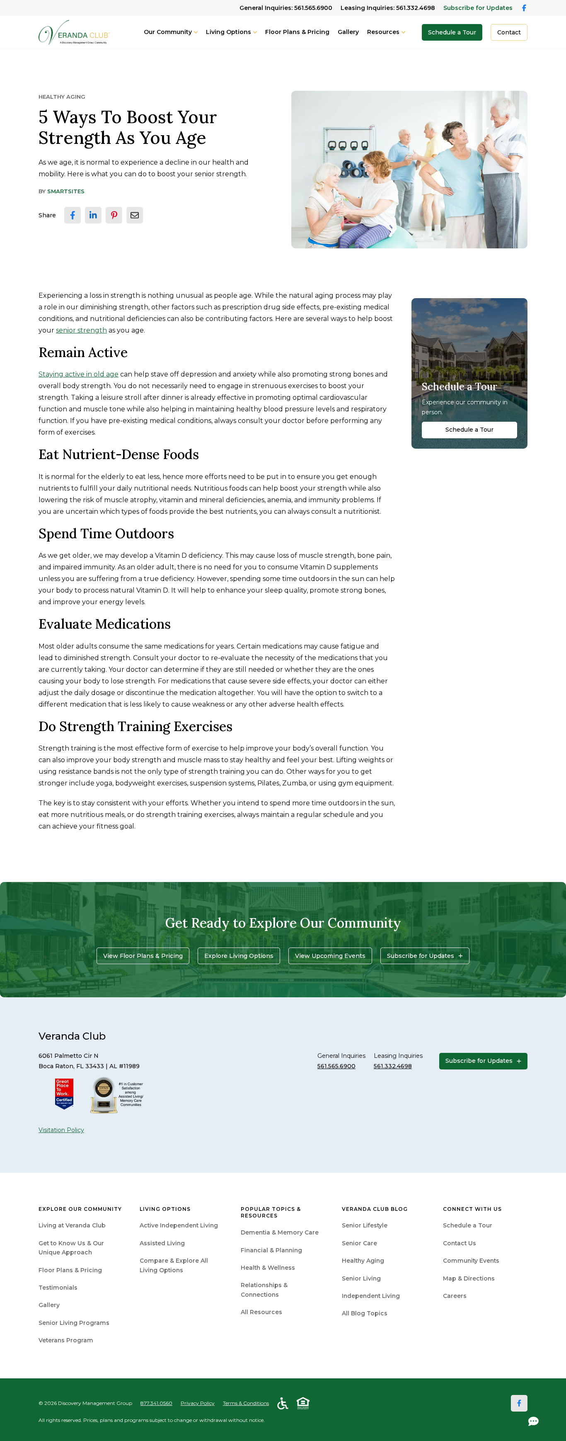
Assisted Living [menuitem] (162, 1243)
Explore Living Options (238, 956)
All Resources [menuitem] (261, 1312)
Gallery (348, 32)
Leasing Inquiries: (388, 8)
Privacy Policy (198, 1403)
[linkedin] (93, 215)
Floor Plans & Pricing (297, 32)
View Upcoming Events (330, 956)
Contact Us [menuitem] (459, 1243)
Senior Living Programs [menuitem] (74, 1323)
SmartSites (66, 191)
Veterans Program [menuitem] (66, 1340)
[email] (134, 215)
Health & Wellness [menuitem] (268, 1267)
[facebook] (72, 215)
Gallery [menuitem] (49, 1305)
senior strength (81, 330)
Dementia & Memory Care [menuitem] (280, 1232)
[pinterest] (114, 215)
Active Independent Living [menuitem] (179, 1225)
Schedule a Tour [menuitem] (467, 1225)
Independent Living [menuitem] (371, 1296)
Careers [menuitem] (455, 1296)
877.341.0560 (156, 1403)
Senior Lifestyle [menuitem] (364, 1225)
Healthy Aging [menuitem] (363, 1260)
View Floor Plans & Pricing (143, 956)
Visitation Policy (61, 1130)
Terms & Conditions (246, 1403)
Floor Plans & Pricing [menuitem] (70, 1270)
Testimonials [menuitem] (58, 1287)
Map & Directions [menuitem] (469, 1278)
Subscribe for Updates (478, 8)
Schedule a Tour (452, 32)
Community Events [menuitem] (471, 1260)
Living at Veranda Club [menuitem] (72, 1225)
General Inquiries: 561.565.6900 (285, 8)
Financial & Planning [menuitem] (271, 1250)
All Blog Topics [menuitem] (364, 1313)
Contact (509, 32)
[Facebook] (519, 1403)
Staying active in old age (79, 374)
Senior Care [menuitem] (359, 1243)
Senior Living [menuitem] (361, 1278)
